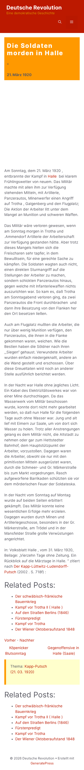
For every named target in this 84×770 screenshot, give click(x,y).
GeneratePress (42, 763)
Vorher (10, 640)
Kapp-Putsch (36, 666)
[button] (60, 22)
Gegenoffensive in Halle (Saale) (63, 651)
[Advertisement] (42, 124)
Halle (52, 176)
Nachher (27, 640)
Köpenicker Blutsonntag (16, 651)
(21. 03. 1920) (22, 672)
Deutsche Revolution (34, 7)
